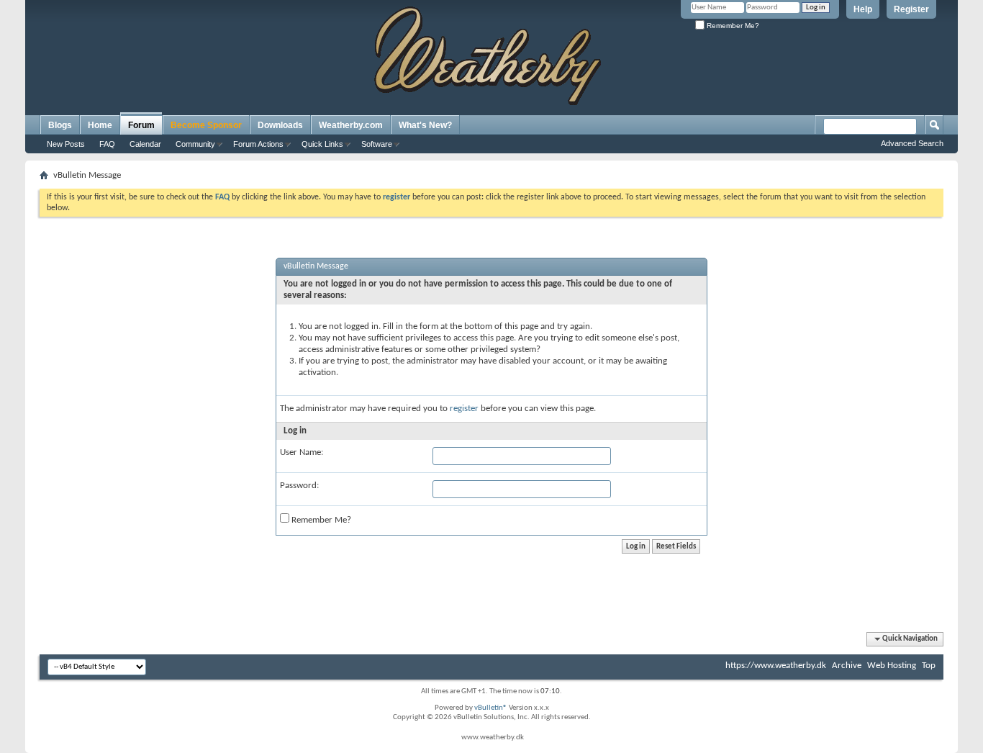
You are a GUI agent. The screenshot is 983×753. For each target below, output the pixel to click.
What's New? (425, 125)
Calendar (145, 144)
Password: (299, 485)
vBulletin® (490, 708)
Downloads (280, 125)
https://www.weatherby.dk (775, 665)
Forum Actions (258, 144)
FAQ (107, 144)
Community (195, 144)
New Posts (66, 144)
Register (911, 9)
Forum (141, 125)
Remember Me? (732, 26)
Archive (846, 665)
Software (376, 144)
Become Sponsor (206, 125)
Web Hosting (891, 665)
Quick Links (322, 144)
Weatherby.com (351, 125)
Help (862, 9)
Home (100, 125)
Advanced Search (912, 143)
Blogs (60, 125)
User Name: (301, 452)
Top (929, 665)
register (464, 408)
